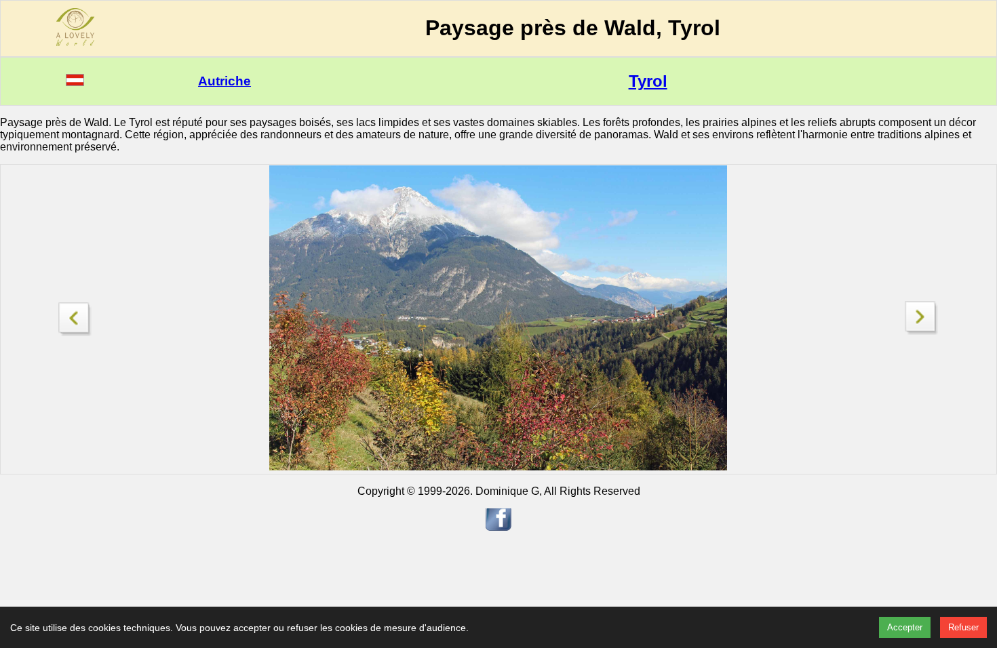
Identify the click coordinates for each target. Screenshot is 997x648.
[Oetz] (922, 331)
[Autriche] (75, 82)
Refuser (963, 627)
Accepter (904, 627)
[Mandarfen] (75, 315)
